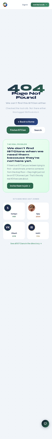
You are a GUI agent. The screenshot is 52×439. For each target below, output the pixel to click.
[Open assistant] (45, 423)
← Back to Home (26, 121)
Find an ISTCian (18, 130)
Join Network (39, 4)
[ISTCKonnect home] (5, 4)
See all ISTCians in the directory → (26, 243)
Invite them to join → (20, 186)
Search (38, 130)
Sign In (25, 4)
